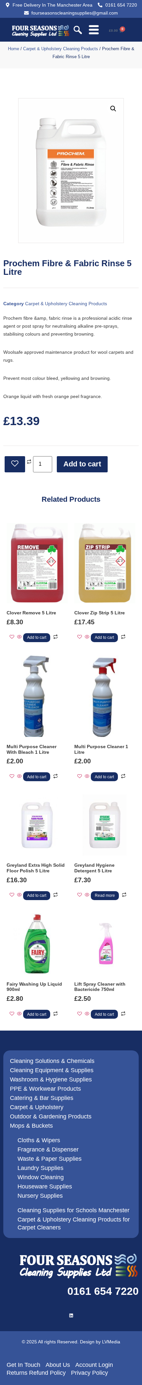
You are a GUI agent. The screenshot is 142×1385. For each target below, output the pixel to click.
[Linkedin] (71, 1315)
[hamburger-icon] (93, 30)
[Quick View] (19, 637)
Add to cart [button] (36, 637)
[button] (78, 30)
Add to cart (82, 464)
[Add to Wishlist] (15, 464)
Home (13, 48)
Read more (105, 895)
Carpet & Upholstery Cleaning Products (60, 48)
